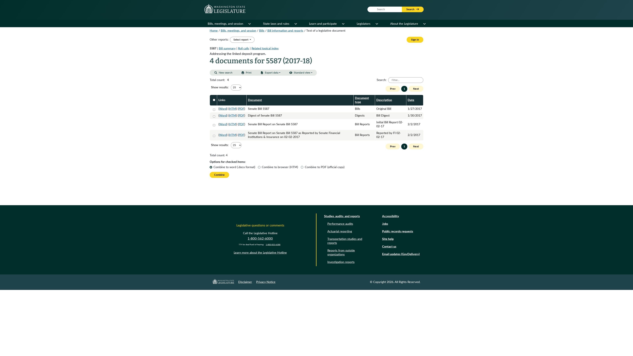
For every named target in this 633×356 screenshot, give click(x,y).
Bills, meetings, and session (225, 23)
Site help (388, 239)
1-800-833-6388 (273, 245)
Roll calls (243, 48)
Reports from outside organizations (341, 252)
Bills (261, 30)
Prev (392, 89)
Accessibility (390, 216)
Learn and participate (323, 23)
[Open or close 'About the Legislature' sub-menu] (424, 24)
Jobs (385, 223)
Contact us (389, 246)
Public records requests (397, 231)
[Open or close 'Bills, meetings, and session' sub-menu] (249, 24)
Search (410, 9)
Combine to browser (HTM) (280, 167)
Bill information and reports (285, 30)
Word (223, 108)
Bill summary (227, 48)
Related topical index (265, 48)
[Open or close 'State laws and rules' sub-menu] (295, 24)
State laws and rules (276, 23)
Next (416, 89)
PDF (241, 108)
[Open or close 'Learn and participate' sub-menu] (343, 24)
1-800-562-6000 (260, 238)
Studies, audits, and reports (342, 216)
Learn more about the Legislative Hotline (260, 252)
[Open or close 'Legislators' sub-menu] (376, 24)
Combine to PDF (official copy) (325, 167)
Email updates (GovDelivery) (401, 254)
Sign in (415, 39)
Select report (241, 39)
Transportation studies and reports (344, 241)
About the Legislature (404, 23)
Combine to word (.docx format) (234, 167)
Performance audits (340, 223)
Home (214, 30)
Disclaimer (245, 282)
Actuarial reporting (339, 231)
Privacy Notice (265, 282)
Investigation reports (341, 262)
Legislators (363, 23)
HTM (232, 108)
